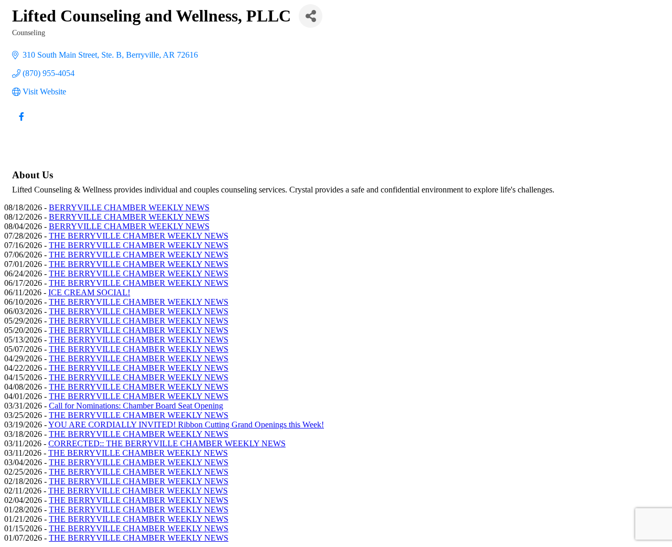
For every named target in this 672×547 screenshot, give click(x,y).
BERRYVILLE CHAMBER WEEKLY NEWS (129, 207)
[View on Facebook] (21, 123)
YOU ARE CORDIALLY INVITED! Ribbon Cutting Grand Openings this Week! (186, 424)
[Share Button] (310, 16)
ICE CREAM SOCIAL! (89, 292)
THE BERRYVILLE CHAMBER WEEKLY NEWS (138, 235)
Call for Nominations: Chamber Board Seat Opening (136, 405)
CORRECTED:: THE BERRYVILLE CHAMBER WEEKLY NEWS (167, 443)
